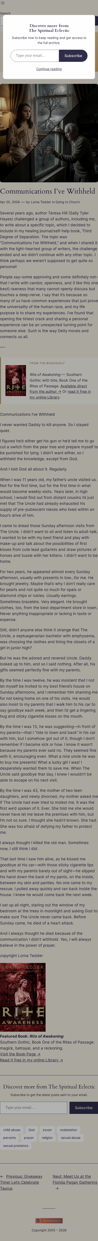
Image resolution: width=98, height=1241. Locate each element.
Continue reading (49, 69)
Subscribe (73, 55)
